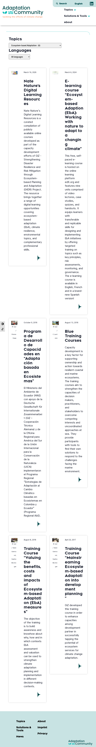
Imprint (42, 727)
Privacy (43, 733)
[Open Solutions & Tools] (88, 16)
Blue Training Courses (73, 336)
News (20, 736)
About (42, 721)
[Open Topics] (74, 10)
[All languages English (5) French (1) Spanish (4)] (19, 56)
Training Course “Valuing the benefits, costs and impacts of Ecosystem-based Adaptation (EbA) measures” (33, 580)
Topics (20, 721)
